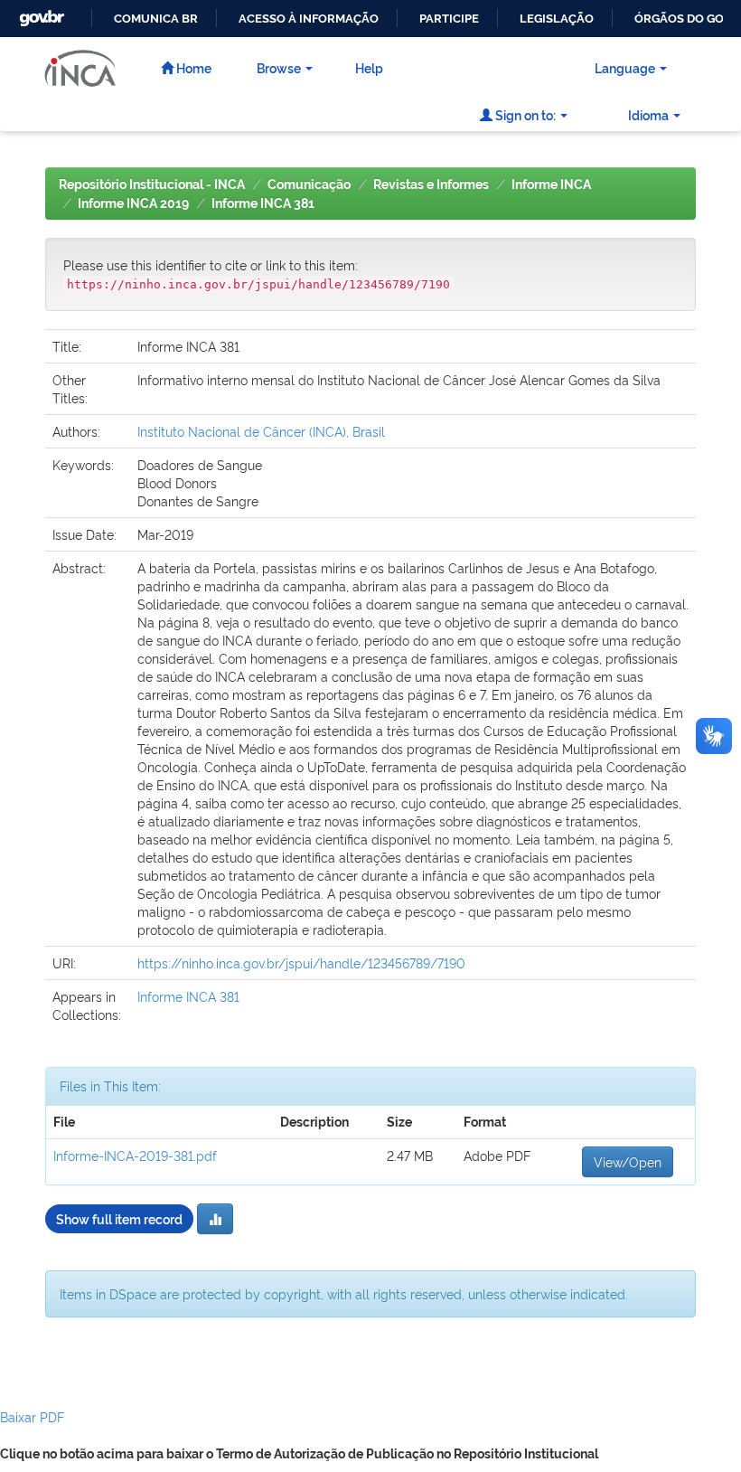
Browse (279, 67)
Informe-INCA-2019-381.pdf (135, 1155)
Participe (449, 18)
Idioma (648, 114)
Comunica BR (156, 18)
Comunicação (309, 184)
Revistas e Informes (431, 184)
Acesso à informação (309, 18)
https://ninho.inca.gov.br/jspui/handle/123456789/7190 (301, 962)
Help (369, 67)
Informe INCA (551, 184)
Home (192, 67)
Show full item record (119, 1218)
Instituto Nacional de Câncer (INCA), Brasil (261, 430)
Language (625, 67)
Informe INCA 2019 (133, 203)
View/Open (627, 1161)
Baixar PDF (32, 1416)
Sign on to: (524, 114)
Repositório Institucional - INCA (152, 184)
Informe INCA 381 (262, 203)
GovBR (40, 13)
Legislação (557, 18)
